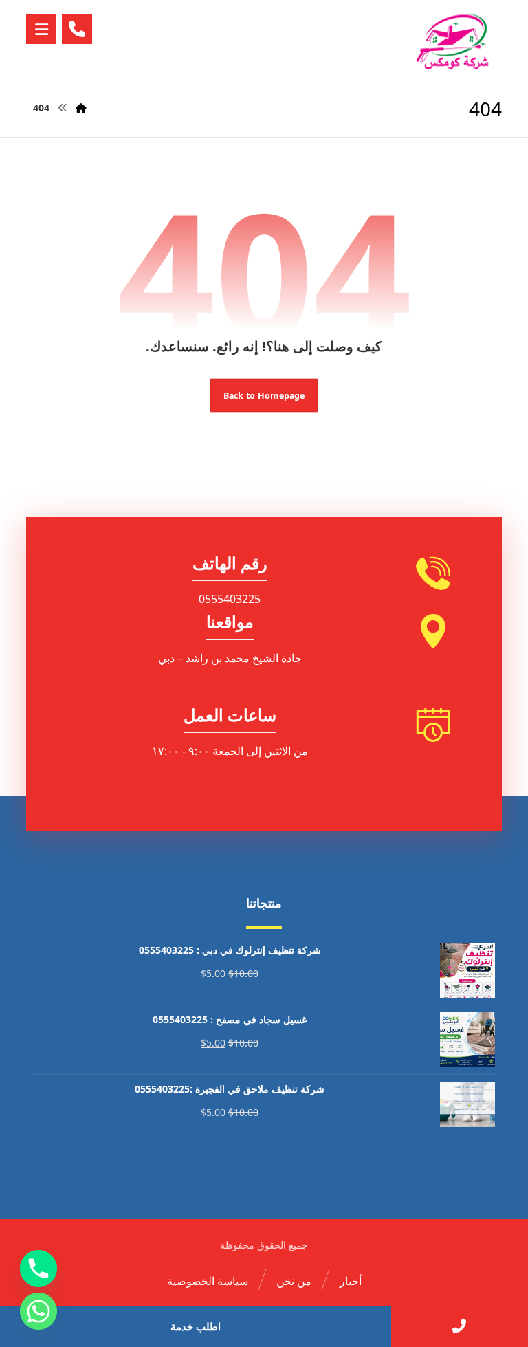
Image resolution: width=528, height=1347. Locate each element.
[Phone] (38, 1268)
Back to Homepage (264, 395)
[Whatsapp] (38, 1311)
